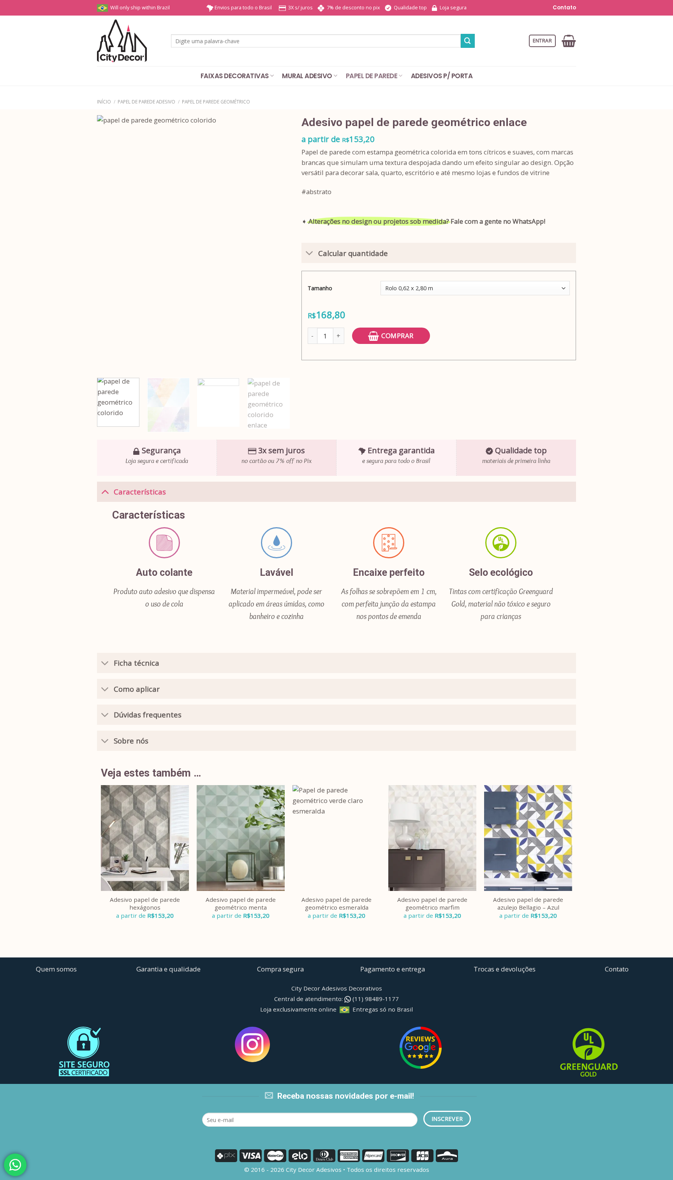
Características (140, 491)
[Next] (276, 243)
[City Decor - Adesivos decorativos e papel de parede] (128, 41)
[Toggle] (309, 254)
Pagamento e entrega (392, 968)
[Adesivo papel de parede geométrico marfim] (432, 838)
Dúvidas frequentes (147, 714)
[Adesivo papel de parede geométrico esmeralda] (336, 838)
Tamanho (320, 288)
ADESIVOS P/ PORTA (441, 76)
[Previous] (111, 243)
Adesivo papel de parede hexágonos (145, 903)
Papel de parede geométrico (216, 101)
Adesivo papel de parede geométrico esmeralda (336, 903)
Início (104, 101)
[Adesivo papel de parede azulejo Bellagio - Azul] (528, 838)
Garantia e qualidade (168, 968)
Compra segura (280, 968)
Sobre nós (131, 740)
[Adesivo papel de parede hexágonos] (145, 838)
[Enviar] (468, 40)
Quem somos (56, 968)
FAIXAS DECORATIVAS (235, 76)
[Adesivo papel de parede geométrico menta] (241, 838)
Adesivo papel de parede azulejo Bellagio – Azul (528, 903)
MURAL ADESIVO (307, 76)
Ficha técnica (136, 663)
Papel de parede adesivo (146, 101)
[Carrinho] (569, 41)
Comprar (397, 335)
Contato (563, 7)
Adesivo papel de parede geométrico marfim (432, 903)
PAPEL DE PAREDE (371, 76)
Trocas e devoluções (505, 968)
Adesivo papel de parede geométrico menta (241, 903)
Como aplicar (137, 689)
